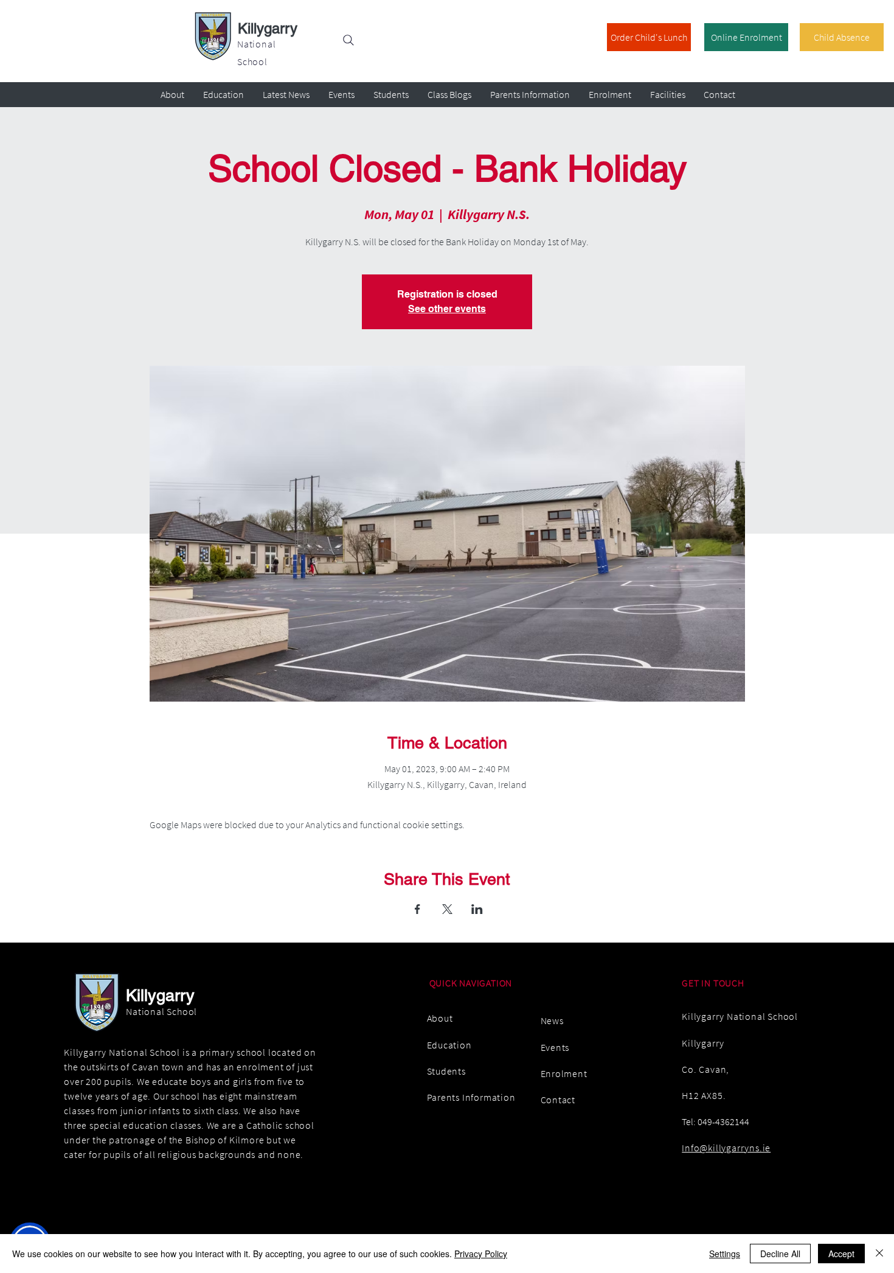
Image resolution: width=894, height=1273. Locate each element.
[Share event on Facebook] (417, 909)
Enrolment (564, 1073)
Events (555, 1047)
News (552, 1020)
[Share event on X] (447, 909)
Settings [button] (724, 1253)
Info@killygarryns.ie (726, 1148)
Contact (558, 1099)
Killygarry (267, 28)
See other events (447, 309)
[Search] (348, 40)
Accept (841, 1253)
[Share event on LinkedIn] (477, 909)
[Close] (879, 1253)
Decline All (780, 1253)
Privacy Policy (480, 1253)
